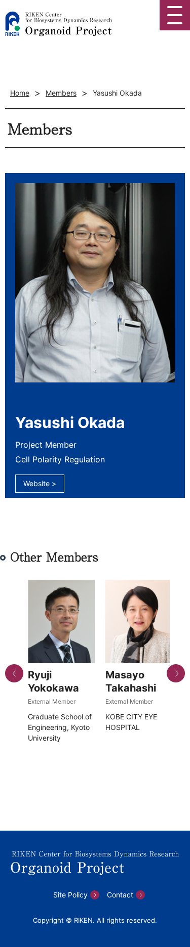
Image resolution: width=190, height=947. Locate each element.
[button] (14, 673)
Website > (39, 483)
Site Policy (70, 894)
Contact (120, 894)
